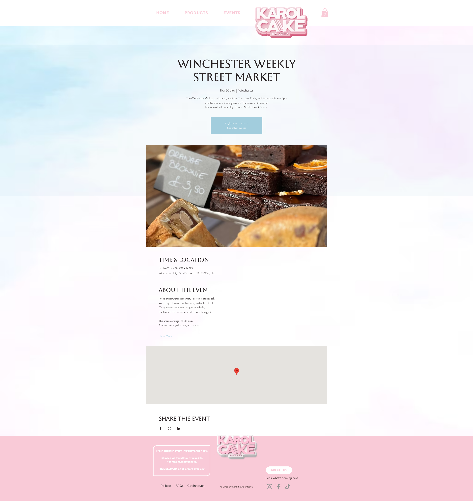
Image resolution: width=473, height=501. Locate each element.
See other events (236, 128)
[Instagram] (269, 486)
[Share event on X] (169, 428)
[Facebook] (278, 486)
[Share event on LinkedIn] (178, 428)
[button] (325, 12)
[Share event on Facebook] (160, 428)
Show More (165, 336)
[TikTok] (287, 486)
